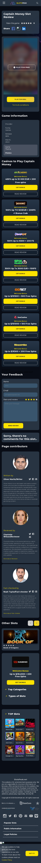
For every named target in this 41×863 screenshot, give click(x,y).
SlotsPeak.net (20, 780)
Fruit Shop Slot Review (30, 755)
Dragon (23, 642)
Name (6, 382)
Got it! (32, 853)
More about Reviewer (10, 558)
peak (22, 3)
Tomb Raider (30, 743)
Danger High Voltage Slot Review (10, 756)
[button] (30, 623)
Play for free (20, 636)
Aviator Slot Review (30, 729)
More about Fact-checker (11, 613)
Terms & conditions (20, 105)
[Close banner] (1, 843)
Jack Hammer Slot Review (10, 743)
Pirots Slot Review (20, 729)
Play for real (20, 99)
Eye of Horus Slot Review (20, 743)
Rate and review (10, 400)
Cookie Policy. (7, 860)
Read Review (20, 194)
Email (5, 391)
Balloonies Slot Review (10, 729)
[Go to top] (36, 858)
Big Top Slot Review (20, 756)
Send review (13, 425)
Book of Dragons (10, 648)
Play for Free (23, 67)
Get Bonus (20, 187)
